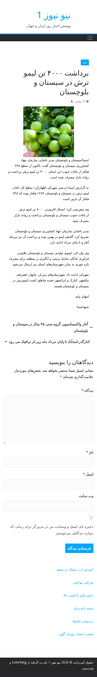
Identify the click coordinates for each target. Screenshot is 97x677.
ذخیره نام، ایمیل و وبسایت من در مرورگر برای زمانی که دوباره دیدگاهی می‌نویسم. (51, 529)
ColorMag (19, 662)
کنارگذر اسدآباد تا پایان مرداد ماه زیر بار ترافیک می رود (49, 341)
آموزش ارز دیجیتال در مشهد (74, 569)
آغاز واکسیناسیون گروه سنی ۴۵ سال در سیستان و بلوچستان (50, 327)
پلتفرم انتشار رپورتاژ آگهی (76, 634)
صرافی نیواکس (83, 582)
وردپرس (87, 668)
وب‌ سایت (86, 495)
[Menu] (90, 37)
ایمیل (88, 474)
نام (89, 452)
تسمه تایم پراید (83, 608)
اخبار (85, 62)
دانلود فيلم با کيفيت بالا (78, 595)
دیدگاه (87, 390)
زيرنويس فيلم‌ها (83, 621)
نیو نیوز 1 (54, 15)
